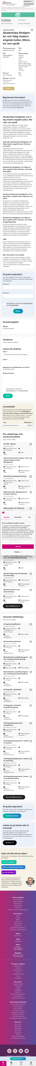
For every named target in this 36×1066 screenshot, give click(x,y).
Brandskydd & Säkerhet (18, 1014)
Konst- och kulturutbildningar (18, 994)
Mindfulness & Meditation (18, 1036)
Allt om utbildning (18, 899)
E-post (5, 359)
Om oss (18, 915)
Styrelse (18, 919)
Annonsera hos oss (18, 966)
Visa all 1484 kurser (12, 606)
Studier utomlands (18, 996)
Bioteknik (21, 55)
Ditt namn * (6, 284)
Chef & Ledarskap (18, 1006)
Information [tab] (18, 517)
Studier (18, 972)
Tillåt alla (18, 546)
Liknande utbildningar (24, 23)
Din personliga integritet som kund (18, 929)
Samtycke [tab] (6, 517)
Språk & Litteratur (23, 67)
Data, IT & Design (18, 1008)
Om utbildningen (6, 20)
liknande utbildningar (17, 107)
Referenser (18, 968)
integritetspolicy (28, 303)
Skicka (8, 396)
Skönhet (18, 1034)
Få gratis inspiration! (12, 816)
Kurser (18, 976)
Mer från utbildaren (6, 23)
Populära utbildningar (18, 901)
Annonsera (26, 1)
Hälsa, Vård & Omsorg (18, 1010)
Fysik (20, 58)
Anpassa (17, 552)
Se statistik (8, 88)
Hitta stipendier (18, 903)
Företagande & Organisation (18, 1012)
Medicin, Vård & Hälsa (25, 63)
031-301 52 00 (27, 5)
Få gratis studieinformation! (18, 998)
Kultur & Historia (23, 62)
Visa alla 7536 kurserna (13, 797)
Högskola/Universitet (8, 50)
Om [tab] (29, 517)
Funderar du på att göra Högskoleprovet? (18, 909)
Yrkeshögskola (18, 986)
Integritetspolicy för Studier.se (18, 927)
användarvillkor (13, 305)
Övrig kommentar (8, 373)
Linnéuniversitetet (8, 30)
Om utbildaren (22, 20)
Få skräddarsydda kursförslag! (18, 1038)
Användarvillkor (18, 925)
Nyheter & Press (18, 923)
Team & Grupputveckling (18, 1016)
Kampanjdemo (18, 978)
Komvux (18, 988)
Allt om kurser (18, 1024)
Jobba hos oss (18, 921)
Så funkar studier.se (29, 4)
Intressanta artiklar (18, 905)
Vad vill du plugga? (8, 862)
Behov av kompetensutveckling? (12, 867)
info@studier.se (18, 941)
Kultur (20, 60)
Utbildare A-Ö (18, 907)
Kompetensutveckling (18, 974)
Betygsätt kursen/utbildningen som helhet (16, 367)
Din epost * (6, 293)
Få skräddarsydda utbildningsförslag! (18, 1018)
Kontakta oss (10, 843)
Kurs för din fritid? (7, 872)
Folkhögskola (18, 990)
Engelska (21, 57)
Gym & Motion (18, 1026)
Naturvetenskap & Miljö (25, 65)
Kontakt (18, 917)
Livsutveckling (18, 1032)
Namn (5, 352)
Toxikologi (21, 70)
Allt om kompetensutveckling (18, 1004)
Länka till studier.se (18, 970)
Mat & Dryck (18, 1030)
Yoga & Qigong (18, 1028)
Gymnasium (18, 992)
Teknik (20, 68)
